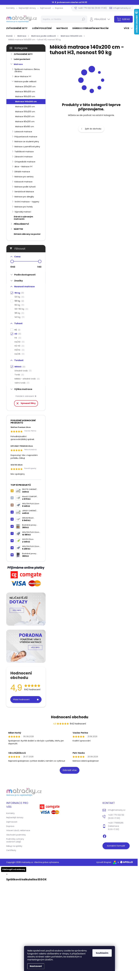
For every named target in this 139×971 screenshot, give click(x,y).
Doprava (59, 8)
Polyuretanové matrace (26, 136)
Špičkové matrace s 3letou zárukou (27, 70)
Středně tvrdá (23, 370)
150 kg (19, 305)
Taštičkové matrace (24, 151)
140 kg (19, 317)
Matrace (18, 64)
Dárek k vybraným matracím (23, 217)
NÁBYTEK (18, 229)
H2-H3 (19, 345)
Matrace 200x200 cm (25, 86)
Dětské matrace (22, 171)
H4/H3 (19, 341)
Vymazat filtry (28, 403)
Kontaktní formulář (116, 845)
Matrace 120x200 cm (25, 106)
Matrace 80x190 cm (24, 126)
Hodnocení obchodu (69, 717)
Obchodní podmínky (16, 834)
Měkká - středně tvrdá (27, 378)
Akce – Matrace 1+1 (23, 166)
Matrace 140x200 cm (26, 101)
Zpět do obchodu (93, 128)
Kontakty (10, 8)
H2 (17, 329)
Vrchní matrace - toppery (27, 201)
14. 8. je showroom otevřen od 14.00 (69, 2)
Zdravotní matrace (24, 156)
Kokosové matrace (23, 181)
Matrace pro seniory (24, 176)
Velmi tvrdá (22, 382)
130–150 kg (21, 309)
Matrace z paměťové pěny (27, 146)
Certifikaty (11, 850)
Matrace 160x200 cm (25, 96)
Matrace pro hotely (24, 206)
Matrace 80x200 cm (24, 121)
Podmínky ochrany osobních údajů (15, 840)
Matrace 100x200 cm (25, 111)
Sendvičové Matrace (24, 191)
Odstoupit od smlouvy (13, 869)
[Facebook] (104, 836)
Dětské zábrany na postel (27, 234)
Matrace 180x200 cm (25, 91)
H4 (17, 337)
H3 (17, 333)
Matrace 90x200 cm (24, 116)
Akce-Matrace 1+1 (23, 76)
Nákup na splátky (14, 846)
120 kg (19, 296)
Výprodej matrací (23, 211)
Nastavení (36, 966)
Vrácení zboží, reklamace (18, 830)
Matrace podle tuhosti (25, 186)
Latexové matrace (23, 131)
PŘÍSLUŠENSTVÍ (21, 224)
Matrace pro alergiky (24, 196)
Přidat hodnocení (21, 699)
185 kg (19, 313)
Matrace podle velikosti (25, 81)
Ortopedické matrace (25, 161)
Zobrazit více (70, 770)
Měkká (19, 366)
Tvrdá (19, 374)
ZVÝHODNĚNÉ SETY (23, 54)
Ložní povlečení (22, 59)
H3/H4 (19, 350)
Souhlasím (102, 953)
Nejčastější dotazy (27, 8)
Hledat (83, 19)
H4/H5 (19, 354)
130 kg (19, 301)
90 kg (19, 293)
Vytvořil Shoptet (103, 862)
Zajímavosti (45, 8)
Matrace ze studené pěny (27, 141)
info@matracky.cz (116, 810)
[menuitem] (17, 28)
